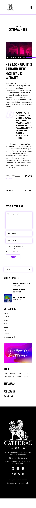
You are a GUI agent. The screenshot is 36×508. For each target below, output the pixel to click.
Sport (26, 377)
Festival (17, 176)
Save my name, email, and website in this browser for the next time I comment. (17, 249)
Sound (11, 178)
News (6, 327)
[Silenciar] (24, 57)
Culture (6, 313)
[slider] (28, 57)
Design (20, 373)
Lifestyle (7, 320)
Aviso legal (26, 461)
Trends (6, 334)
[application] (19, 57)
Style (5, 330)
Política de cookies (18, 464)
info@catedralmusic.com (18, 480)
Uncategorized (9, 337)
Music (6, 323)
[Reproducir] (7, 57)
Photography (9, 377)
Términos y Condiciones (18, 458)
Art (7, 178)
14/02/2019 (10, 176)
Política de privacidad (13, 461)
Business (12, 373)
